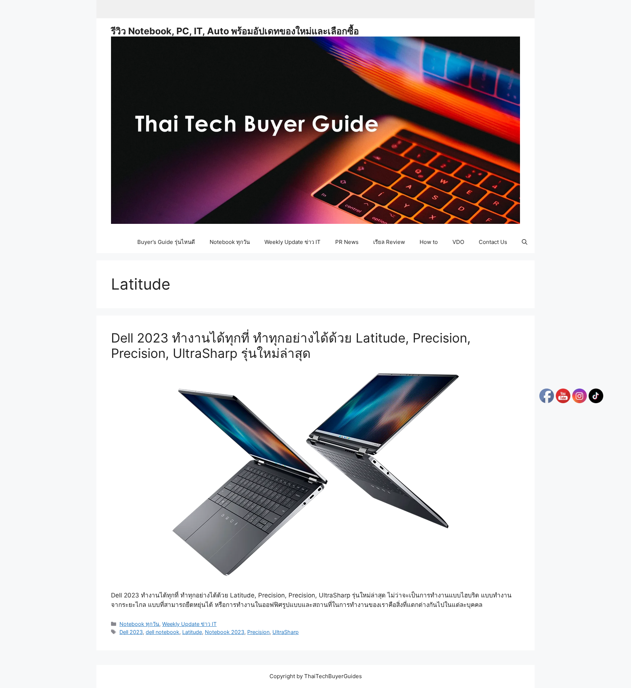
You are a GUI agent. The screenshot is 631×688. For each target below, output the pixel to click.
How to (429, 241)
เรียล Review (389, 241)
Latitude (192, 632)
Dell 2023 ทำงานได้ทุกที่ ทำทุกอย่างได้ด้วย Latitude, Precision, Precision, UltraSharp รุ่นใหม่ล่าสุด (291, 345)
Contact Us (493, 241)
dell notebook (162, 632)
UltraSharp (285, 632)
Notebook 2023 (224, 632)
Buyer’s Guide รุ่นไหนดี (166, 241)
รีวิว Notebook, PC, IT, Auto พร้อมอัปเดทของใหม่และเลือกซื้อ (235, 31)
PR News (347, 241)
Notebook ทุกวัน (230, 241)
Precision (258, 632)
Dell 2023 (131, 632)
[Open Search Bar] (525, 242)
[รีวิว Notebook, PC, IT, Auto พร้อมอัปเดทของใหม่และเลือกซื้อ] (315, 129)
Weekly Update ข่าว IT (292, 241)
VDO (458, 241)
